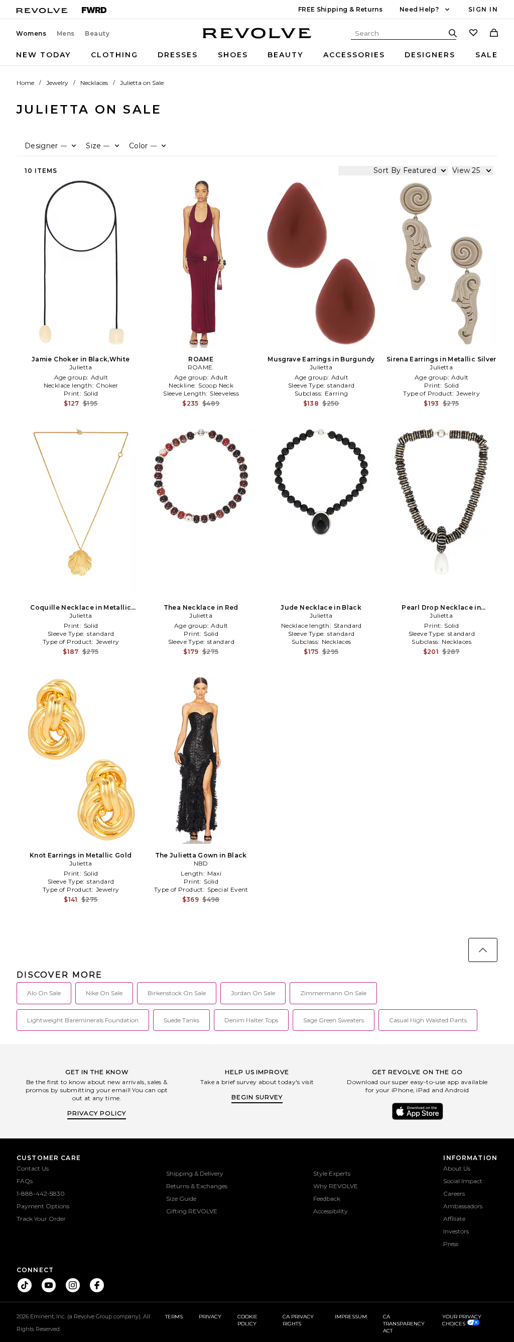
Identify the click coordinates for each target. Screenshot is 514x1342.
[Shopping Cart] (494, 34)
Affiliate (454, 1218)
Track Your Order (41, 1218)
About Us (456, 1168)
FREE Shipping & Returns (340, 9)
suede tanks (181, 1020)
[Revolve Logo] (257, 38)
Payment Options (43, 1206)
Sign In (483, 9)
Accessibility (330, 1211)
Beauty (97, 33)
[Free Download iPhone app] (418, 1118)
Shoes (233, 54)
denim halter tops (251, 1020)
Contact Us (33, 1168)
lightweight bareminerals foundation (83, 1020)
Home (25, 82)
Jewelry (57, 82)
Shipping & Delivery (194, 1173)
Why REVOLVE (335, 1186)
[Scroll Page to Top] (482, 950)
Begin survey (257, 1097)
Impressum (351, 1316)
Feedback (326, 1198)
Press (450, 1244)
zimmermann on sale (333, 993)
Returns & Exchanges (196, 1186)
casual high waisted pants (428, 1020)
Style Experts (331, 1173)
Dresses (178, 54)
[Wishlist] (473, 34)
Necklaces (94, 82)
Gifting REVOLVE (191, 1211)
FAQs (25, 1181)
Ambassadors (462, 1206)
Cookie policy (247, 1320)
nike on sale (104, 993)
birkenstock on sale (177, 993)
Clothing (114, 54)
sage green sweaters (333, 1020)
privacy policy (96, 1113)
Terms (174, 1316)
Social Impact (462, 1181)
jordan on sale (253, 993)
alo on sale (44, 993)
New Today (43, 54)
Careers (454, 1193)
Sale (486, 54)
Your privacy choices (461, 1320)
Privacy (210, 1316)
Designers (430, 54)
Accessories (354, 54)
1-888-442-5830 (41, 1193)
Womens (31, 33)
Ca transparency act (404, 1323)
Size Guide (181, 1198)
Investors (456, 1231)
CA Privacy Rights (298, 1320)
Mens (66, 33)
